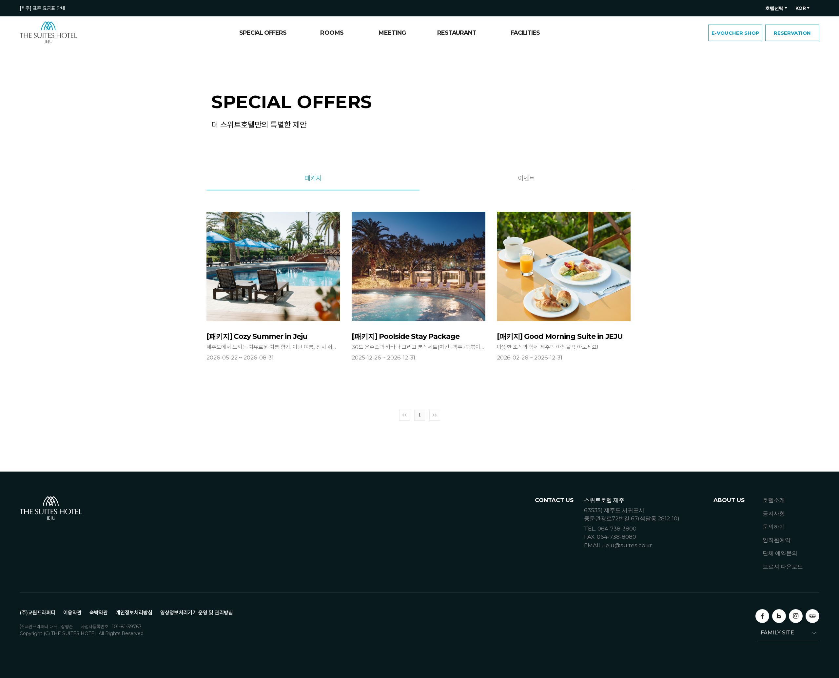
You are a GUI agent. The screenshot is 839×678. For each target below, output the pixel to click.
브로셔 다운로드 (783, 566)
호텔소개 (774, 500)
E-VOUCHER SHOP (735, 33)
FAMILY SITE (777, 633)
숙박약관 (98, 613)
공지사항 (774, 513)
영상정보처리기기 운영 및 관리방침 (196, 613)
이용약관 (72, 613)
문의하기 (774, 526)
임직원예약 (776, 540)
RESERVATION (792, 33)
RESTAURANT (456, 32)
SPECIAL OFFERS (262, 32)
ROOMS (332, 32)
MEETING (392, 32)
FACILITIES (525, 32)
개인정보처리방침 (134, 613)
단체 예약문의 (780, 553)
